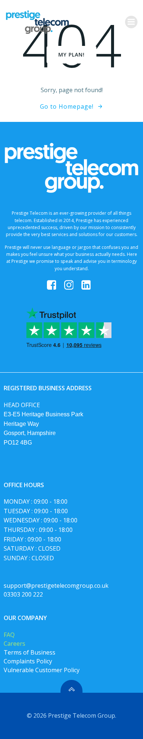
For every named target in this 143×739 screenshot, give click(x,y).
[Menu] (131, 22)
